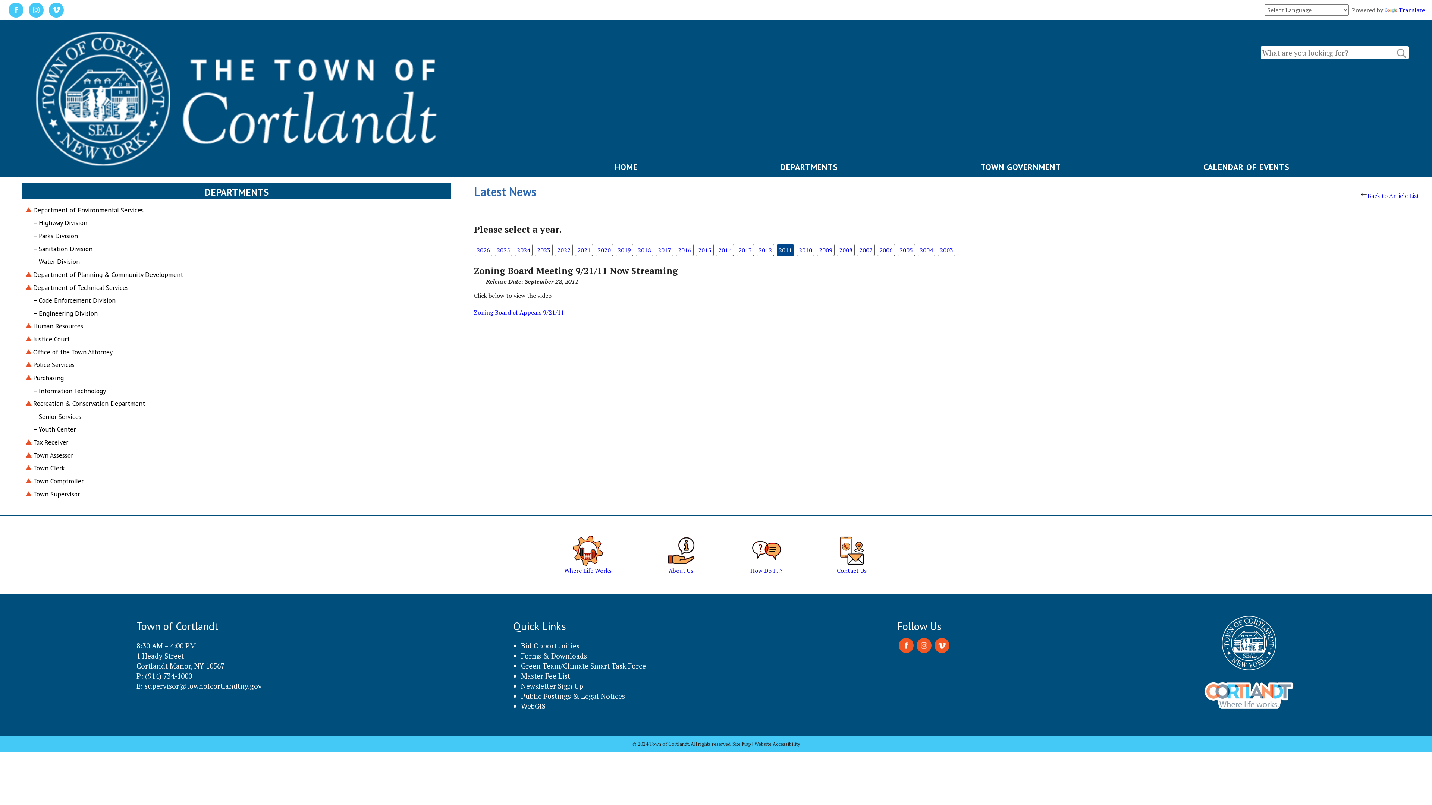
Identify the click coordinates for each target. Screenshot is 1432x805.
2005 (906, 250)
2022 (564, 250)
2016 (684, 250)
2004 (926, 250)
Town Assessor (53, 455)
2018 (644, 250)
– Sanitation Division (62, 248)
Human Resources (58, 326)
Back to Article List (1393, 196)
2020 (604, 250)
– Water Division (56, 261)
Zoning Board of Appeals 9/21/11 (519, 312)
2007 (866, 250)
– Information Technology (69, 390)
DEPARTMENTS (809, 167)
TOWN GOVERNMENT (1020, 167)
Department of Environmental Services (88, 210)
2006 (886, 250)
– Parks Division (55, 235)
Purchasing (48, 377)
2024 (523, 250)
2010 (805, 250)
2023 (543, 250)
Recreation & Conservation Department (89, 403)
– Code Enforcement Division (74, 300)
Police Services (54, 364)
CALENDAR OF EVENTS (1246, 167)
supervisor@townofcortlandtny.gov (203, 686)
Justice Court (51, 339)
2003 (946, 250)
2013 (745, 250)
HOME (626, 167)
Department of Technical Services (81, 287)
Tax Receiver (50, 442)
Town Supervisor (56, 494)
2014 (725, 250)
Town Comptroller (58, 481)
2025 (503, 250)
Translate (1411, 10)
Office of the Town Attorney (73, 352)
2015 (705, 250)
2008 (845, 250)
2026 (483, 250)
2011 (785, 250)
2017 (664, 250)
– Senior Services (57, 416)
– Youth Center (54, 429)
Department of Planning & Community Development (108, 274)
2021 (584, 250)
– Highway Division (60, 222)
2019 (624, 250)
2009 (825, 250)
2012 (765, 250)
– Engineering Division (65, 313)
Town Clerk (49, 468)
